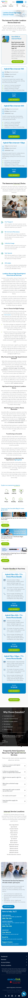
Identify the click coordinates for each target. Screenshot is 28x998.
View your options (17, 61)
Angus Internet (13, 830)
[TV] (17, 5)
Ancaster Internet (14, 828)
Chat (15, 2)
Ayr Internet (14, 838)
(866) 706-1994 (7, 926)
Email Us (5, 937)
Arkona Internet (14, 832)
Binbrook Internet (14, 850)
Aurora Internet (14, 836)
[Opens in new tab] (5, 995)
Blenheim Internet (13, 852)
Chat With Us (6, 932)
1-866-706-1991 (13, 2)
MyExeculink (20, 2)
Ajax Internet (14, 826)
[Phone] (23, 5)
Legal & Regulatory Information (14, 987)
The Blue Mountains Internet (14, 854)
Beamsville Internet (14, 844)
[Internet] (11, 5)
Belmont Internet (14, 848)
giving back (18, 460)
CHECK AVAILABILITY (8, 906)
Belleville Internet (14, 846)
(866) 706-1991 (7, 918)
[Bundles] (5, 5)
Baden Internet (13, 840)
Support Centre (7, 942)
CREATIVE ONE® (17, 992)
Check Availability (14, 99)
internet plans (7, 314)
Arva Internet (14, 834)
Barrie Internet (13, 842)
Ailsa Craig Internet (13, 825)
